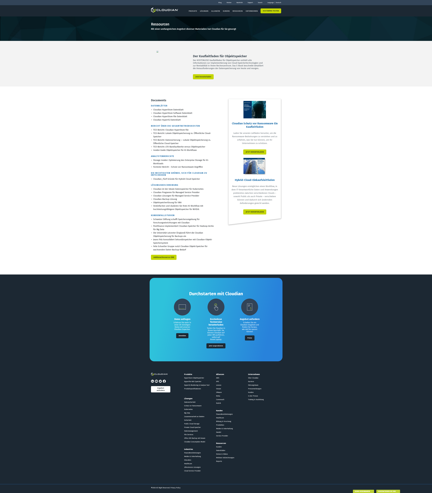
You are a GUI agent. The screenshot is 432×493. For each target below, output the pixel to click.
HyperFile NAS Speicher (192, 382)
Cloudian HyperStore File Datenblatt (170, 116)
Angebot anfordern (161, 389)
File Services (188, 435)
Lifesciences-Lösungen (192, 467)
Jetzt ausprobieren (216, 346)
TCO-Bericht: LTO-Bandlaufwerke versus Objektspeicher (179, 147)
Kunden (226, 11)
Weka (218, 396)
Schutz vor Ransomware (192, 406)
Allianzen (215, 11)
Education (187, 460)
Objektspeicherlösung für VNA (167, 202)
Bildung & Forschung (223, 421)
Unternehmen (252, 11)
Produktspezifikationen (192, 389)
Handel (218, 432)
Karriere (251, 382)
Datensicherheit (189, 402)
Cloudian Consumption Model (194, 442)
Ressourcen (238, 11)
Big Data (187, 413)
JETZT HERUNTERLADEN (255, 152)
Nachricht (239, 2)
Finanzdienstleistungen (192, 453)
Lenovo (218, 385)
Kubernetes (188, 409)
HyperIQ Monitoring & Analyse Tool (196, 385)
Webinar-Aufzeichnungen (225, 458)
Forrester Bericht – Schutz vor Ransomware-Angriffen (178, 167)
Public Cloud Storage (191, 424)
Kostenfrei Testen (271, 11)
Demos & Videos (222, 454)
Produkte (193, 11)
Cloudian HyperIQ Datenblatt (167, 120)
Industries (188, 449)
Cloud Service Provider (192, 471)
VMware (219, 392)
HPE (217, 382)
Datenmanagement (191, 431)
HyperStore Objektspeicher (194, 378)
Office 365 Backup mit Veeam (194, 438)
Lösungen (204, 11)
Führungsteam (253, 385)
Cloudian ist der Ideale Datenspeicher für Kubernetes (178, 189)
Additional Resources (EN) (163, 257)
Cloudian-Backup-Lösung (165, 199)
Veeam (218, 389)
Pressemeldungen (254, 389)
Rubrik (218, 403)
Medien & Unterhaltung (192, 456)
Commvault (220, 400)
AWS (217, 378)
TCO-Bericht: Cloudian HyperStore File (171, 130)
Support (250, 2)
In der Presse (253, 396)
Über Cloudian (253, 378)
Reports (219, 461)
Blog (220, 2)
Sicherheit (187, 420)
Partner (229, 2)
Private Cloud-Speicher (192, 427)
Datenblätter (220, 450)
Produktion (220, 425)
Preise (249, 338)
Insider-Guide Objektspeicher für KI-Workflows (175, 150)
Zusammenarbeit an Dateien (194, 417)
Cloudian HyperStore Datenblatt (168, 109)
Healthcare (188, 464)
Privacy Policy (175, 488)
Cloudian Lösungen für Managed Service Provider (176, 196)
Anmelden (182, 336)
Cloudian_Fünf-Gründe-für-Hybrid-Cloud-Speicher (176, 179)
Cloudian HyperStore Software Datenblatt (172, 113)
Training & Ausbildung (256, 400)
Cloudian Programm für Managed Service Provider (176, 192)
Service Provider (222, 436)
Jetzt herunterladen (203, 77)
